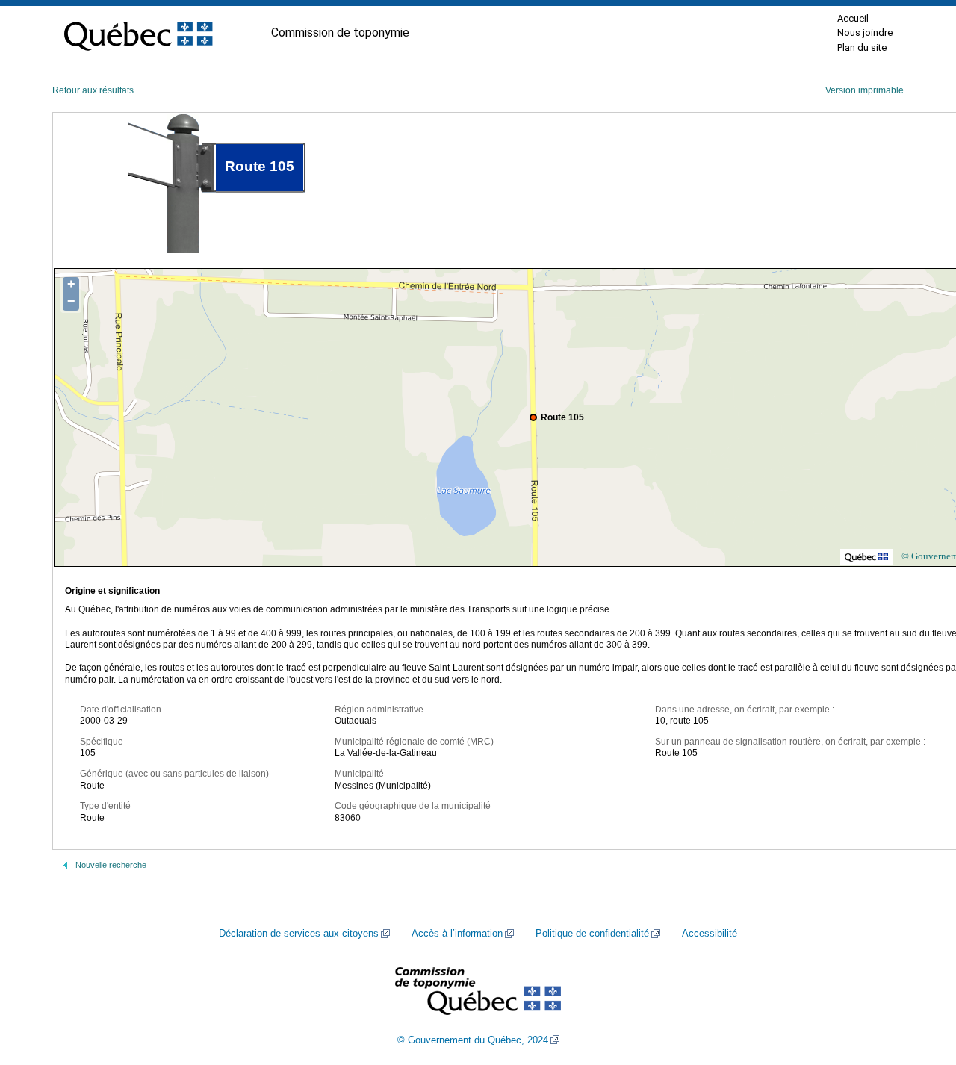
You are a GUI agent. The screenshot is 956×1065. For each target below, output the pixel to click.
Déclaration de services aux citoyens (299, 933)
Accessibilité (709, 933)
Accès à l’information (457, 933)
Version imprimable (864, 90)
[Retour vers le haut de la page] (919, 983)
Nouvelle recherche (110, 864)
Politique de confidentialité (592, 933)
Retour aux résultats (93, 90)
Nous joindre (865, 32)
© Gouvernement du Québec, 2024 (472, 1040)
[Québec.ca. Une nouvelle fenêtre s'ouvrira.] (138, 33)
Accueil (853, 18)
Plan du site (862, 47)
